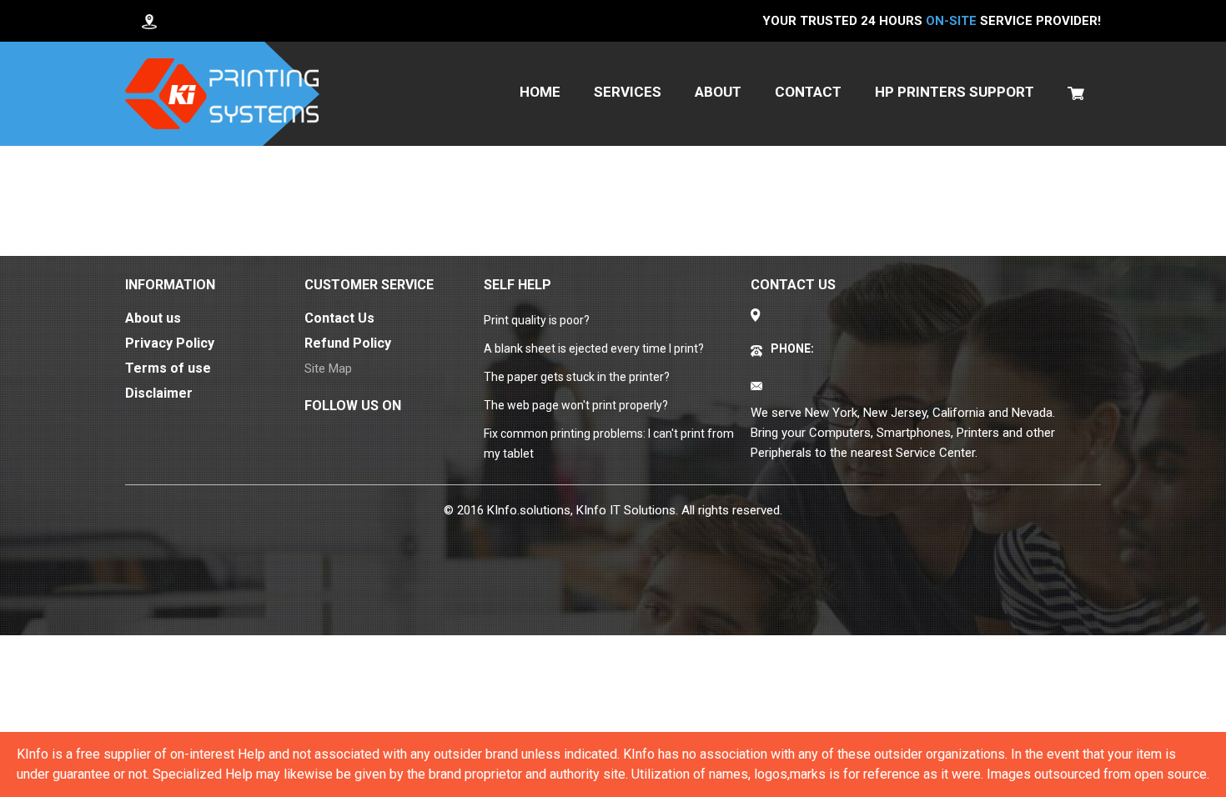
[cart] (1076, 92)
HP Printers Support (954, 91)
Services (627, 91)
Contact (808, 91)
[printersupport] (222, 93)
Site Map (328, 368)
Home (540, 91)
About (718, 91)
